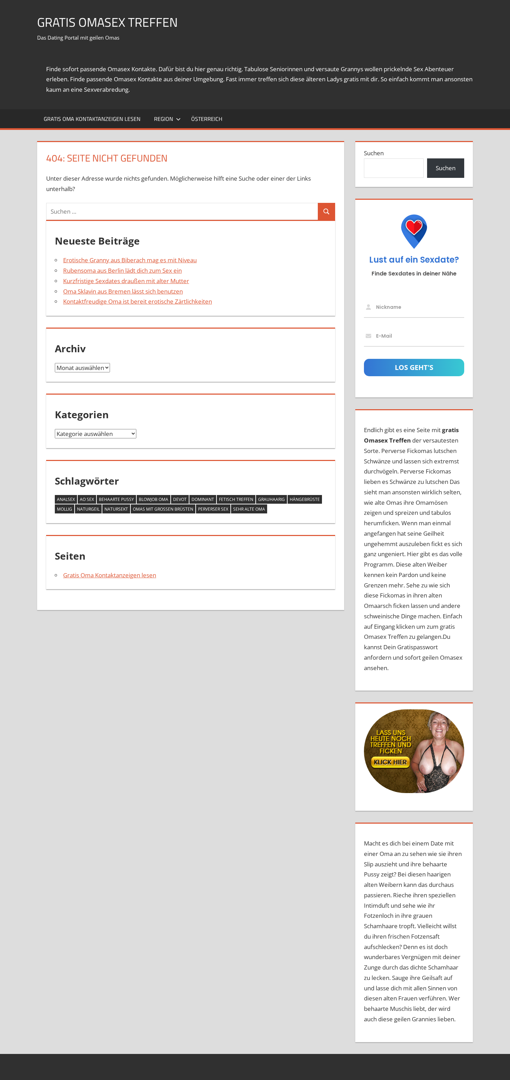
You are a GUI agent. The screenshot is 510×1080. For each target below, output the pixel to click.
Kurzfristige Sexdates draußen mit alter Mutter (126, 281)
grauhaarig (271, 499)
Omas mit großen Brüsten (163, 509)
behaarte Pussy (116, 499)
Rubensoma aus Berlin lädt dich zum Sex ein (122, 270)
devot (180, 499)
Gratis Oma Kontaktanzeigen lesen (92, 119)
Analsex (66, 499)
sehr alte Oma (249, 509)
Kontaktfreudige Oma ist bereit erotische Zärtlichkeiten (137, 301)
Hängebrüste (305, 499)
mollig (64, 509)
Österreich (206, 119)
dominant (203, 499)
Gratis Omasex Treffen (107, 22)
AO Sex (87, 499)
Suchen (374, 153)
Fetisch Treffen (236, 499)
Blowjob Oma (153, 499)
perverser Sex (213, 509)
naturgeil (88, 509)
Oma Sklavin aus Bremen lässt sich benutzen (123, 291)
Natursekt (116, 509)
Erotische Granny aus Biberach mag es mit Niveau (130, 260)
